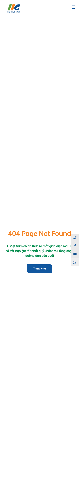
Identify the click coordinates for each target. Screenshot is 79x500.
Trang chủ (39, 268)
